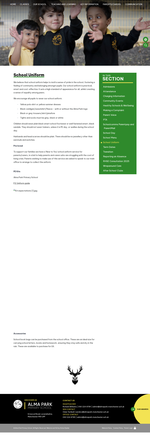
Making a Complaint (114, 110)
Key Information (89, 4)
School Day (109, 133)
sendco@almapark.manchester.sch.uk (92, 412)
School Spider (64, 428)
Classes (24, 4)
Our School (39, 4)
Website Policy (107, 428)
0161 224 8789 (84, 407)
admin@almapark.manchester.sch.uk (108, 407)
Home (13, 4)
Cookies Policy (118, 428)
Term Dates (109, 147)
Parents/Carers (112, 4)
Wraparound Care (112, 165)
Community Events (113, 100)
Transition (108, 151)
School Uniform (111, 142)
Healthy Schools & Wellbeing (119, 105)
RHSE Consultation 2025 (116, 161)
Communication (133, 4)
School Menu (110, 137)
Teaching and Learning (63, 4)
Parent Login (128, 428)
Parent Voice (110, 115)
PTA (105, 119)
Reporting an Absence (115, 156)
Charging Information (114, 96)
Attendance (110, 91)
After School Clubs (113, 170)
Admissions (109, 86)
